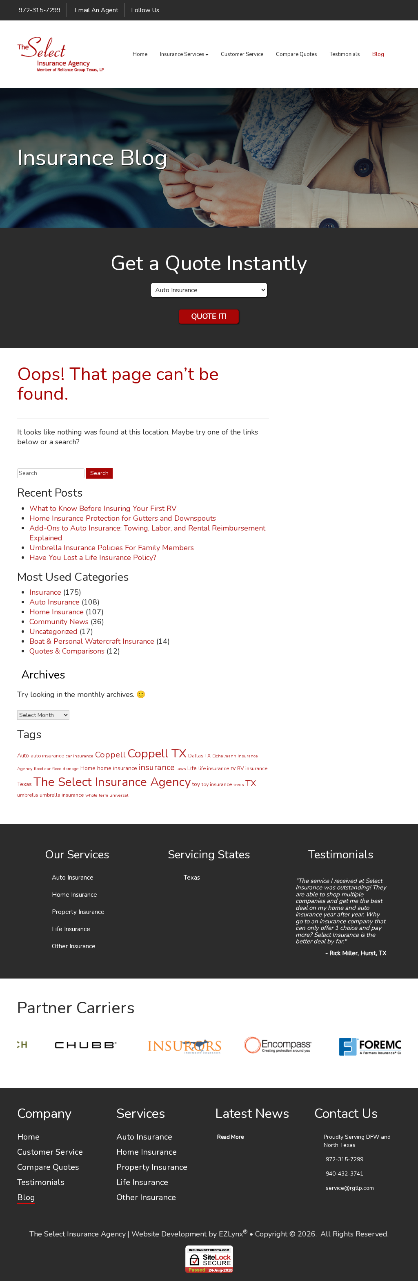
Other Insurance (74, 946)
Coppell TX (157, 753)
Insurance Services (182, 54)
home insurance (117, 768)
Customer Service (242, 54)
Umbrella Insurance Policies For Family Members (111, 548)
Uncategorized (53, 631)
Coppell (110, 754)
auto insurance (47, 755)
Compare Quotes (296, 54)
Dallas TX (199, 755)
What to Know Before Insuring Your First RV (102, 508)
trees (238, 785)
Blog (378, 54)
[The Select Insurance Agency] (60, 54)
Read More (230, 1137)
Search (26, 462)
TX (250, 783)
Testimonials (345, 54)
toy (196, 784)
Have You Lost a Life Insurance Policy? (92, 557)
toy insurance (217, 784)
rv (233, 768)
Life (192, 768)
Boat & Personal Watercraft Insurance (91, 641)
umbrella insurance (62, 794)
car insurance (79, 756)
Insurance (45, 592)
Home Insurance (56, 612)
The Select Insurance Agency (112, 782)
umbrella (27, 794)
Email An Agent (95, 10)
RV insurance (252, 768)
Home (140, 54)
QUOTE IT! (208, 316)
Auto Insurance (54, 602)
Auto (23, 755)
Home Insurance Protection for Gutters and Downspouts (122, 518)
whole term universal (106, 795)
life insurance (213, 768)
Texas (24, 784)
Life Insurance (71, 929)
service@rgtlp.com (350, 1188)
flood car (42, 769)
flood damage (65, 769)
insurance (157, 767)
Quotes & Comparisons (66, 651)
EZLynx (231, 1234)
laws (181, 769)
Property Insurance (78, 912)
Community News (59, 622)
